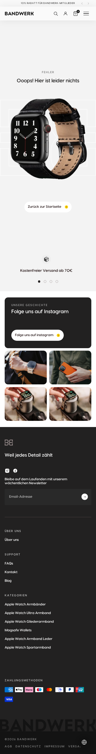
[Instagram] (7, 470)
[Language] (84, 742)
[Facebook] (15, 470)
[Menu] (86, 13)
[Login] (65, 13)
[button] (55, 13)
